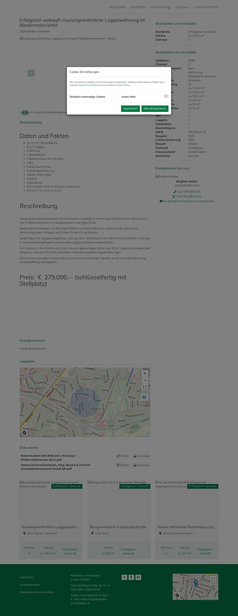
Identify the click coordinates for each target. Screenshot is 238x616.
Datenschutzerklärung (90, 85)
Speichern (130, 108)
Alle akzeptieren (155, 108)
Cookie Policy (122, 85)
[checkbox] (166, 96)
